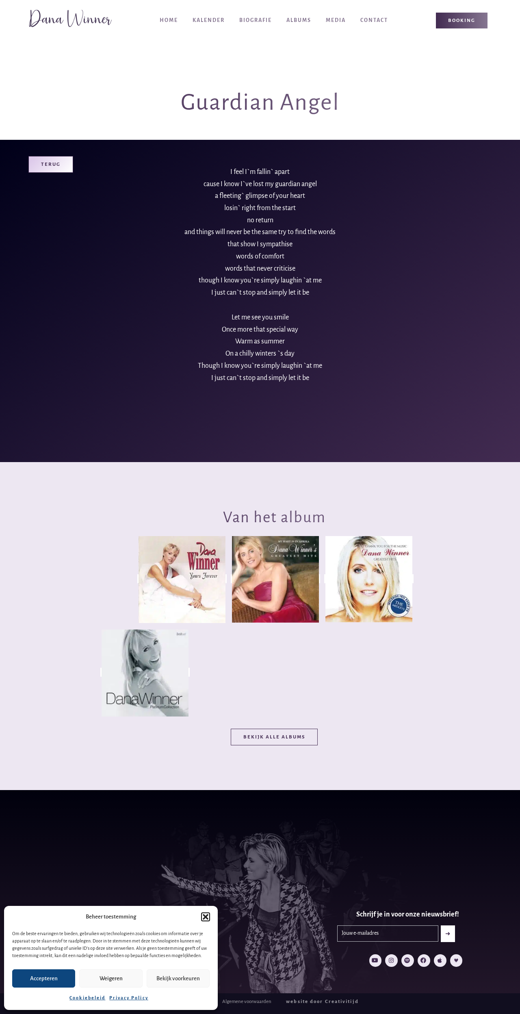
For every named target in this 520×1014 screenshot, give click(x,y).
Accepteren (44, 978)
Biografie (255, 20)
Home (169, 20)
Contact (374, 20)
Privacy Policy (128, 997)
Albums (298, 20)
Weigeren (111, 978)
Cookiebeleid (87, 997)
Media (336, 20)
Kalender (209, 20)
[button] (206, 917)
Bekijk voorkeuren (178, 978)
